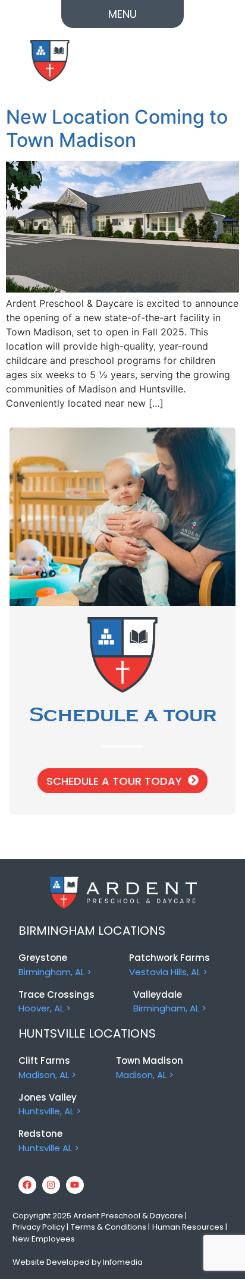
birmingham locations (91, 930)
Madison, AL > (47, 1075)
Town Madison (149, 1060)
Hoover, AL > (44, 1008)
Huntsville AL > (48, 1148)
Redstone (40, 1133)
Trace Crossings (56, 994)
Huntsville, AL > (49, 1111)
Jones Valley (47, 1097)
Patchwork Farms (169, 957)
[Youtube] (75, 1185)
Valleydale (157, 994)
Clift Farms (44, 1060)
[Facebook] (27, 1185)
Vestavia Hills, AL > (168, 972)
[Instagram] (51, 1185)
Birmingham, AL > (55, 972)
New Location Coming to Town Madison (117, 128)
